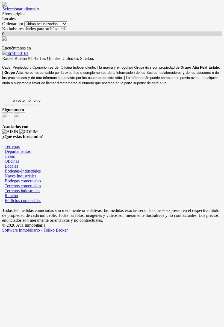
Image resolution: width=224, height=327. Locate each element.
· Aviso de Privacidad (20, 105)
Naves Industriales (20, 176)
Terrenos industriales (22, 190)
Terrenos (12, 146)
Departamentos (18, 151)
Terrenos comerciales (23, 185)
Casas (10, 156)
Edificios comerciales (23, 200)
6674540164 (17, 53)
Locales (11, 166)
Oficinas (12, 161)
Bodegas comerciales (23, 181)
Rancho (11, 195)
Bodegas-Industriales (23, 171)
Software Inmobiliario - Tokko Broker (35, 230)
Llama (7, 100)
